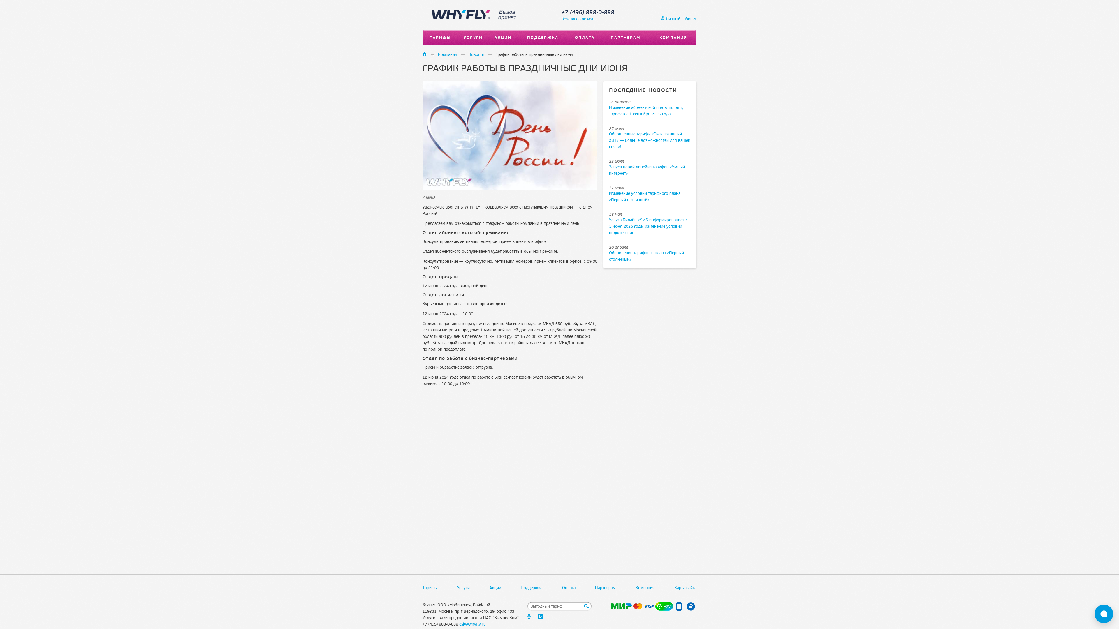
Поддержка (542, 37)
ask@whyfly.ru (472, 624)
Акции (503, 37)
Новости (476, 54)
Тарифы (440, 37)
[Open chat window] (1104, 614)
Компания (673, 37)
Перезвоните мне (577, 18)
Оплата (585, 37)
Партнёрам (626, 37)
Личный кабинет (681, 18)
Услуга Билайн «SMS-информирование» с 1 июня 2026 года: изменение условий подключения (648, 226)
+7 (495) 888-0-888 (587, 12)
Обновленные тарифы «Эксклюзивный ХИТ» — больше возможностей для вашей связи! (649, 140)
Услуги (473, 37)
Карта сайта (685, 587)
